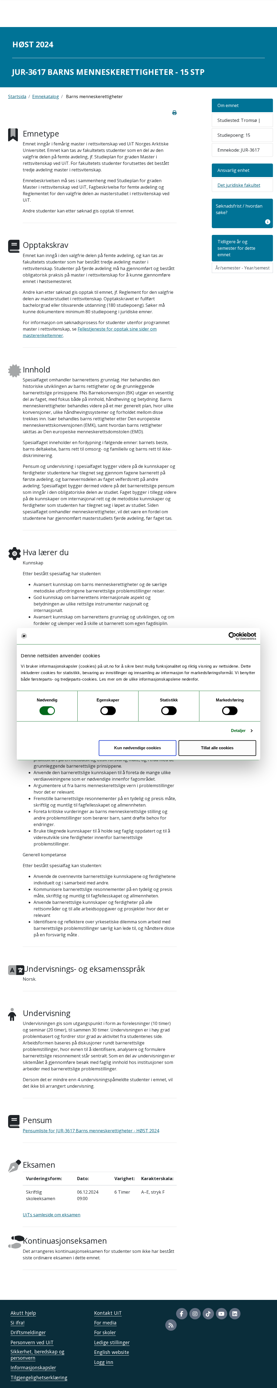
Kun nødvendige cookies (137, 747)
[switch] (108, 711)
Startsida (17, 96)
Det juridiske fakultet (238, 185)
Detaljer (238, 730)
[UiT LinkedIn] (234, 1313)
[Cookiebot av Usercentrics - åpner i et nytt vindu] (232, 636)
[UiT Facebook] (181, 1313)
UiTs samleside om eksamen (51, 1215)
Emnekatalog (45, 96)
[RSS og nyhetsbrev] (171, 1325)
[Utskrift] (174, 113)
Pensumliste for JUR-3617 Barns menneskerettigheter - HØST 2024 (91, 1131)
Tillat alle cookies (217, 747)
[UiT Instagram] (195, 1313)
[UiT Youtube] (221, 1313)
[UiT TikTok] (208, 1313)
